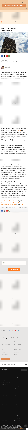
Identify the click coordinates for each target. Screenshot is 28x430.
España (3, 352)
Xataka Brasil (4, 416)
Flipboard (7, 56)
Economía (3, 341)
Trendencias (4, 404)
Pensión (25, 21)
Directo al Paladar (5, 395)
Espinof (16, 388)
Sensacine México (18, 416)
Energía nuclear (18, 21)
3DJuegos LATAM (18, 415)
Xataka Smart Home (5, 382)
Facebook (2, 56)
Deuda (15, 354)
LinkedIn (18, 330)
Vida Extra (16, 378)
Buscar (26, 364)
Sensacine (16, 386)
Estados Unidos (17, 349)
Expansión (12, 201)
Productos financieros (19, 347)
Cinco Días (6, 201)
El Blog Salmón (17, 404)
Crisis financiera (4, 354)
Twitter (4, 56)
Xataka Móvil (4, 378)
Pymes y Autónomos (18, 406)
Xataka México (4, 415)
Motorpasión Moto (18, 397)
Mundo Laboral (17, 344)
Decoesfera (3, 406)
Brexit (2, 349)
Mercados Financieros (11, 207)
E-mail (9, 56)
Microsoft (11, 21)
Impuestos (5, 21)
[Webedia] (5, 370)
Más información (21, 428)
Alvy (22, 204)
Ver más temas (5, 359)
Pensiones (16, 352)
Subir (22, 369)
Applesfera (3, 380)
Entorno (16, 341)
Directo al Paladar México (6, 420)
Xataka (2, 377)
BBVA (19, 130)
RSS (12, 330)
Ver (15, 269)
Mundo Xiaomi (4, 384)
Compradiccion (4, 407)
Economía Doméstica (6, 347)
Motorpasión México (18, 420)
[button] (7, 67)
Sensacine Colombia (18, 418)
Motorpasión (17, 395)
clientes (25, 207)
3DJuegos (16, 377)
